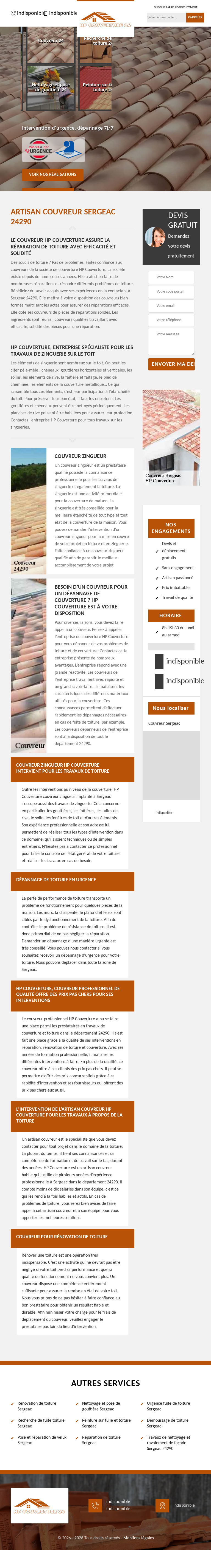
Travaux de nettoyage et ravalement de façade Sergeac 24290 (168, 1443)
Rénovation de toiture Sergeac (37, 1406)
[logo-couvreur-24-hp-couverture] (105, 18)
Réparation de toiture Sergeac (101, 1440)
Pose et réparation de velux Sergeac (42, 1440)
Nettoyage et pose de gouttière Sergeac (101, 1406)
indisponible (28, 13)
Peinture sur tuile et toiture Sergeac (106, 1423)
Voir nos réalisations (52, 175)
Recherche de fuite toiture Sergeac (41, 1423)
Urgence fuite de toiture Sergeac (168, 1406)
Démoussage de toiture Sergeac (167, 1423)
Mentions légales (138, 1538)
